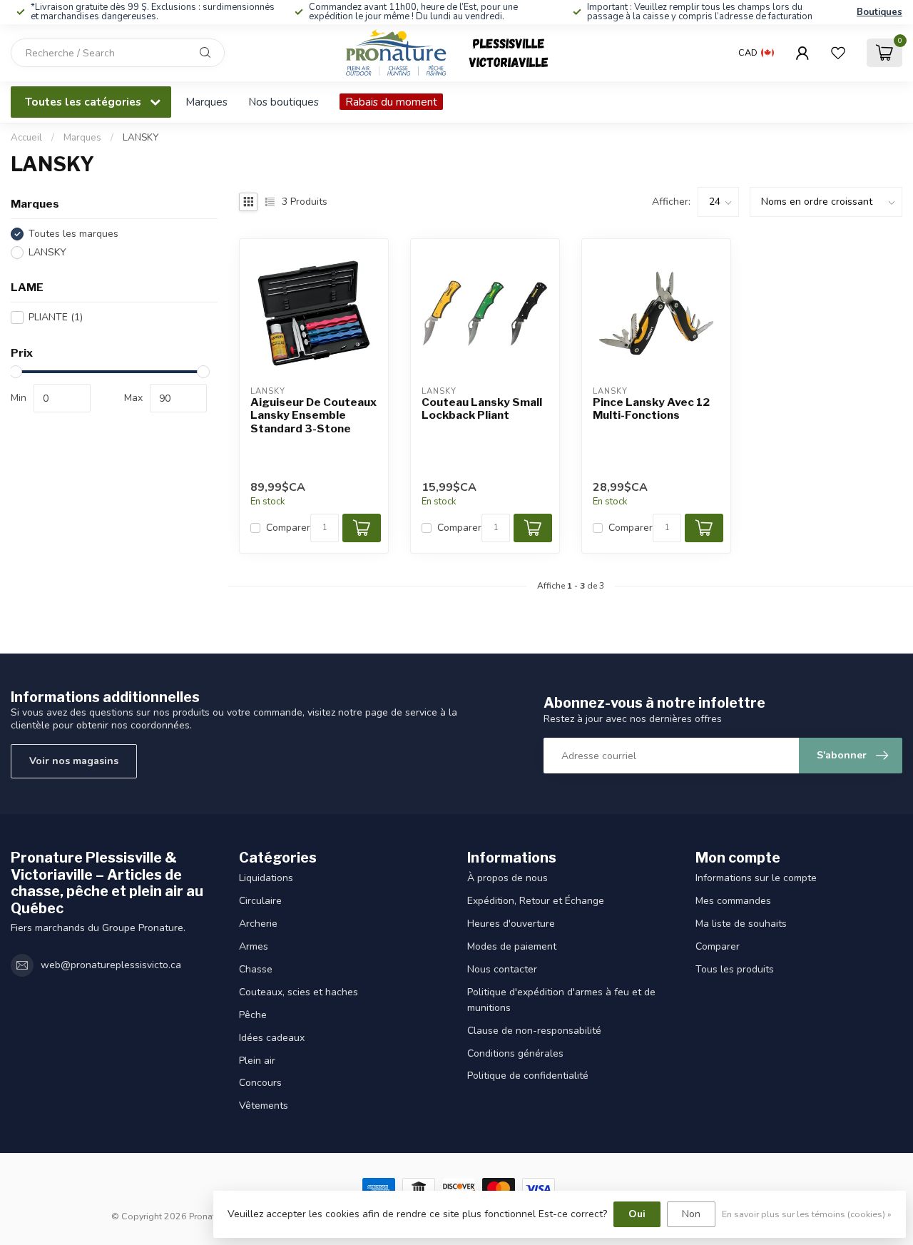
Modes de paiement (511, 946)
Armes (253, 946)
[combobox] (118, 53)
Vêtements (263, 1105)
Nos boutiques (283, 101)
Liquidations (266, 878)
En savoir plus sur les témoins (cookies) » (807, 1214)
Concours (260, 1082)
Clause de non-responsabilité (534, 1030)
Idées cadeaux (272, 1038)
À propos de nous (507, 878)
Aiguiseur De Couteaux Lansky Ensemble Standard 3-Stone (313, 415)
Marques (206, 101)
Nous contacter (502, 969)
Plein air (257, 1060)
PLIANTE (56, 317)
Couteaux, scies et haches (298, 992)
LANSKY (140, 137)
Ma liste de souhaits (741, 923)
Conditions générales (515, 1053)
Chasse (255, 969)
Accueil (26, 137)
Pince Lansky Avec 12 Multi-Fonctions (651, 409)
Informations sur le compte (756, 878)
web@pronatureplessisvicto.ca (111, 965)
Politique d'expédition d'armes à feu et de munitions (561, 1000)
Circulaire (260, 901)
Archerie (258, 923)
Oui (637, 1214)
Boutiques (879, 12)
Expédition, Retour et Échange (535, 901)
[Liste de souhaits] (838, 53)
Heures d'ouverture (511, 923)
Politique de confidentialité (527, 1075)
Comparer (288, 527)
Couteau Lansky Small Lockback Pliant (482, 409)
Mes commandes (733, 901)
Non (691, 1214)
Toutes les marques (73, 233)
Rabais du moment (391, 101)
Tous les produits (734, 969)
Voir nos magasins (73, 761)
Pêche (253, 1015)
